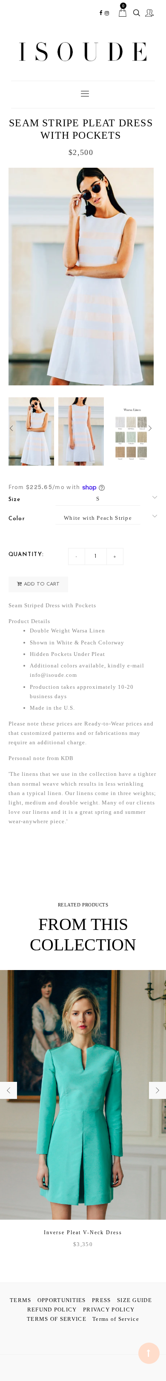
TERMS (20, 1300)
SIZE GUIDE (134, 1300)
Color (17, 519)
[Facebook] (101, 13)
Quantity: (26, 554)
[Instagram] (107, 13)
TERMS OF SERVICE (56, 1319)
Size (15, 499)
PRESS (101, 1300)
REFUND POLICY (52, 1309)
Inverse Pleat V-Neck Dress (83, 1232)
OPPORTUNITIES (61, 1300)
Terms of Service (115, 1319)
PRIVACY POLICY (109, 1309)
